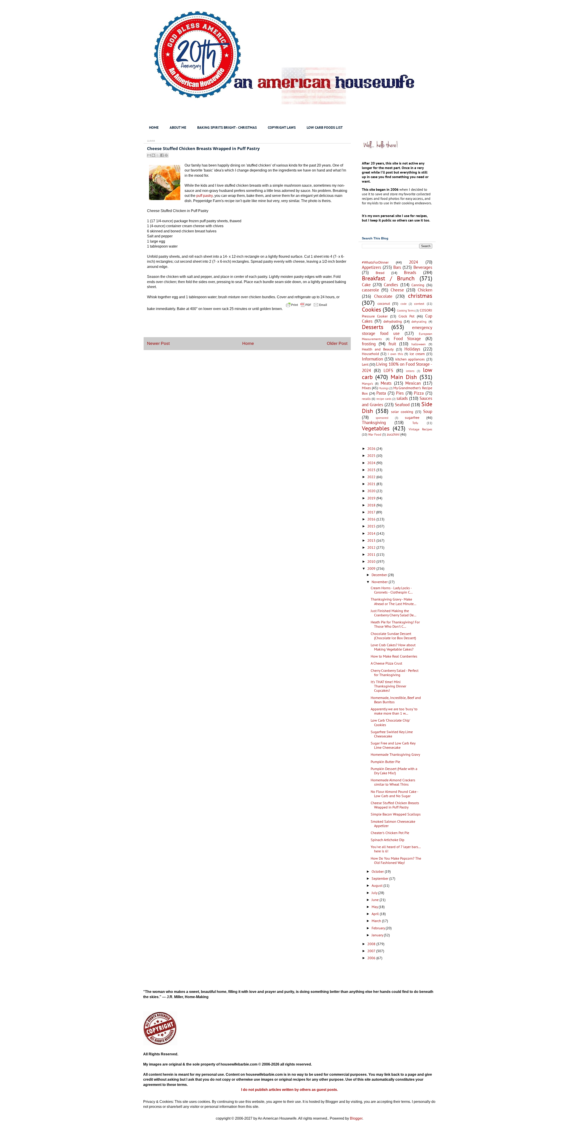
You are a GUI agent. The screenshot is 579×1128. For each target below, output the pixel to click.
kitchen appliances (410, 359)
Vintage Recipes (420, 429)
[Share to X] (157, 155)
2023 (371, 469)
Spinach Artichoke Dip (387, 839)
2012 (371, 547)
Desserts (372, 327)
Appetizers (371, 267)
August (377, 885)
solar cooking (402, 411)
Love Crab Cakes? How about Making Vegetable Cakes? (393, 647)
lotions (410, 371)
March (377, 920)
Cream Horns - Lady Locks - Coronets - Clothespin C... (392, 590)
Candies (391, 284)
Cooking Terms (406, 310)
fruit (392, 343)
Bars (397, 267)
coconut (383, 303)
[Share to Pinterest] (166, 155)
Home (248, 343)
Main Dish (404, 377)
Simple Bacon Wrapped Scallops (396, 814)
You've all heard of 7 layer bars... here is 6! (395, 848)
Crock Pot (407, 316)
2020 (371, 491)
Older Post (337, 343)
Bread (380, 272)
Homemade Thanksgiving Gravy (395, 754)
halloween (418, 344)
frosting (369, 343)
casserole (370, 290)
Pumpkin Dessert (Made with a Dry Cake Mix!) (394, 770)
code (404, 304)
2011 (371, 554)
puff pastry (204, 196)
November (380, 582)
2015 (371, 526)
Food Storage (407, 338)
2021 (371, 484)
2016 (371, 519)
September (380, 878)
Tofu (415, 423)
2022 (371, 477)
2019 (371, 498)
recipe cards (383, 399)
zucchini (393, 434)
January (378, 935)
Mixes (366, 388)
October (378, 871)
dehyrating (419, 321)
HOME (154, 127)
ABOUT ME (178, 127)
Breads (410, 272)
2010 (371, 561)
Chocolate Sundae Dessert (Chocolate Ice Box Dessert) (393, 635)
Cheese (397, 290)
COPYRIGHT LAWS (282, 127)
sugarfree (412, 417)
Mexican (413, 383)
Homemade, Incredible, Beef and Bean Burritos (396, 699)
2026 (371, 448)
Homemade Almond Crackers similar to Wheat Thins (393, 782)
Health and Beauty (378, 349)
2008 (371, 944)
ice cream (417, 353)
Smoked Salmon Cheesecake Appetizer (393, 823)
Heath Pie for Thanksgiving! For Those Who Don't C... (395, 624)
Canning (417, 285)
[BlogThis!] (153, 155)
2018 (371, 505)
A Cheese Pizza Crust (386, 663)
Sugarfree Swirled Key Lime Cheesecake (392, 734)
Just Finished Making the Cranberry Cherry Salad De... (393, 612)
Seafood (402, 404)
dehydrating (392, 321)
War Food (374, 434)
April (376, 913)
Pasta (381, 393)
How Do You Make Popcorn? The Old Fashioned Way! (396, 860)
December (380, 574)
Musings (384, 388)
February (379, 928)
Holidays (412, 349)
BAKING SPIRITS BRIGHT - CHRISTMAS (227, 127)
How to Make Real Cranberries (394, 656)
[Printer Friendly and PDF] (306, 309)
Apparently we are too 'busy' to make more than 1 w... (394, 711)
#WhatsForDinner (375, 262)
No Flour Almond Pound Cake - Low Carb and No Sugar (394, 793)
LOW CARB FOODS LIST (325, 127)
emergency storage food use (397, 330)
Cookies (371, 309)
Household (370, 353)
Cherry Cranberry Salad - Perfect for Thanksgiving (394, 672)
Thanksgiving (374, 422)
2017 (371, 512)
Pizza (419, 393)
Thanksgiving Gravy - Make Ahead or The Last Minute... (393, 601)
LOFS (388, 370)
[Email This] (149, 155)
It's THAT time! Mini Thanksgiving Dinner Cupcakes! (388, 686)
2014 (371, 533)
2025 (371, 455)
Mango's (367, 383)
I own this (395, 354)
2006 (371, 958)
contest (419, 303)
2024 (413, 262)
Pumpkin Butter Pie (385, 761)
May (375, 906)
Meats (386, 383)
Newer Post (158, 343)
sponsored (382, 418)
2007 (371, 951)
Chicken (425, 290)
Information (372, 359)
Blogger (356, 1118)
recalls (366, 398)
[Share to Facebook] (162, 155)
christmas (420, 295)
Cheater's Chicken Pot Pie (390, 832)
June (376, 899)
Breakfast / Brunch (388, 278)
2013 (371, 540)
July (375, 892)
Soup (427, 411)
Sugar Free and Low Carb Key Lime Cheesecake (393, 745)
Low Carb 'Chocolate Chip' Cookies (390, 722)
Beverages (422, 267)
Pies (400, 393)
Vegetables (375, 428)
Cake (366, 284)
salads (402, 398)
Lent (365, 364)
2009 (371, 568)
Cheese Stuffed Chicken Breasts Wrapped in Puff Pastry (395, 805)
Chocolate (383, 296)
